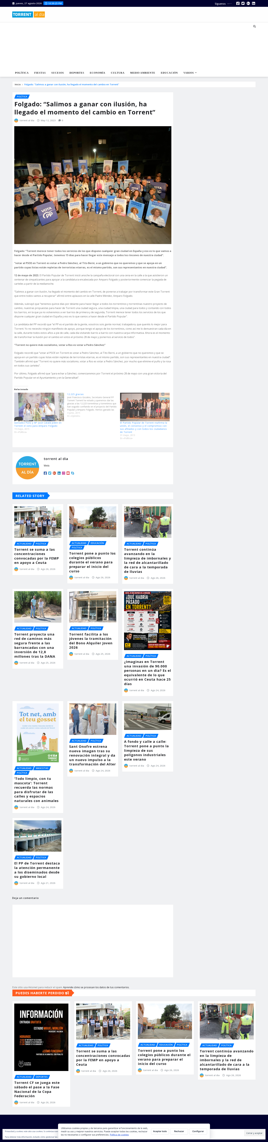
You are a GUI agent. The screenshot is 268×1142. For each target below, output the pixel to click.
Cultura (118, 72)
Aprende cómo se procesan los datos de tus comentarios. (96, 987)
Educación (169, 72)
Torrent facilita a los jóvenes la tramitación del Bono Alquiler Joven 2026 (91, 641)
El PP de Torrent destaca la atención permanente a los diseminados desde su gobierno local (37, 870)
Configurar (198, 1131)
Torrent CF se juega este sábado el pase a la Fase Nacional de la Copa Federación (37, 1089)
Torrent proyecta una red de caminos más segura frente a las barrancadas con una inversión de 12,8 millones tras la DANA (34, 645)
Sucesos (57, 72)
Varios (189, 72)
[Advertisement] (124, 46)
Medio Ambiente (142, 72)
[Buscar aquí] (254, 26)
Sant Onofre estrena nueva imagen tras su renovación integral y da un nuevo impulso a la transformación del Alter (92, 755)
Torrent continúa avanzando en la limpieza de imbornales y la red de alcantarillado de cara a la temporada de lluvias (147, 560)
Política (22, 72)
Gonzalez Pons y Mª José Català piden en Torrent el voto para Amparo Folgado (38, 424)
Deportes (76, 72)
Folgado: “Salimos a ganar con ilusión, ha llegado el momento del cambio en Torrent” (71, 84)
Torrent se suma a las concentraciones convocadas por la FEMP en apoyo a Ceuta (36, 556)
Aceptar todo (160, 1131)
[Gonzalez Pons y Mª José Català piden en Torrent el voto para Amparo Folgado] (39, 407)
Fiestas (40, 72)
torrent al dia (27, 120)
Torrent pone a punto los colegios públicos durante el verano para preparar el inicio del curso (92, 562)
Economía (97, 72)
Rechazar (179, 1131)
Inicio (18, 84)
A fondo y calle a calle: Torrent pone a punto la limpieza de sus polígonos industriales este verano (146, 750)
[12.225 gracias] (93, 405)
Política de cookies (119, 1134)
